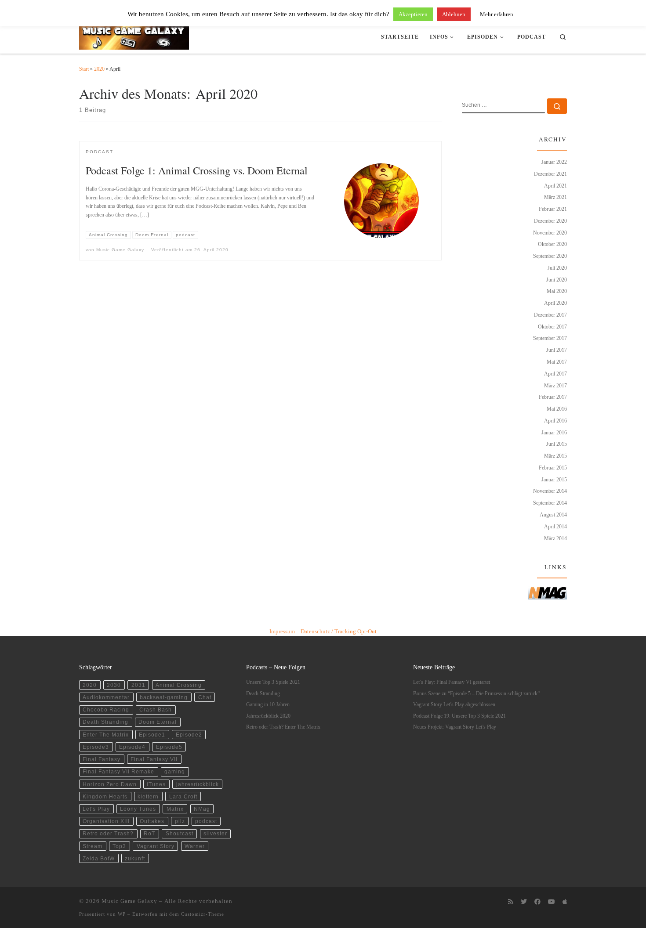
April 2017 (555, 374)
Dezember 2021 (550, 174)
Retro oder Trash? (108, 833)
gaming (174, 771)
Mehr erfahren (496, 14)
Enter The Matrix (106, 734)
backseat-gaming (164, 697)
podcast (206, 821)
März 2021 (555, 197)
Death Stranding (105, 722)
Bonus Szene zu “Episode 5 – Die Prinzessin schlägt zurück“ (476, 694)
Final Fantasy (101, 759)
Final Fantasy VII (154, 759)
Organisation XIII (106, 821)
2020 (99, 69)
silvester (215, 833)
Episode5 (169, 747)
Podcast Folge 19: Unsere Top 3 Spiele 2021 (459, 716)
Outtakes (152, 821)
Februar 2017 (553, 397)
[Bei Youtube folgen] (551, 902)
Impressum (282, 631)
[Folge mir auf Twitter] (524, 902)
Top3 (119, 846)
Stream (92, 846)
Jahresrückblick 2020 (268, 716)
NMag (202, 809)
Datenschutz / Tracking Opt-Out (339, 631)
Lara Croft (183, 796)
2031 (138, 685)
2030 (114, 685)
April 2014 (555, 527)
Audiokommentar (106, 697)
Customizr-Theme (202, 914)
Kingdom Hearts (105, 796)
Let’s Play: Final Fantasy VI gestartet (451, 682)
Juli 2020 (557, 268)
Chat (204, 697)
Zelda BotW (99, 858)
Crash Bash (155, 709)
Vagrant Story (155, 846)
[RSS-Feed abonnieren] (510, 902)
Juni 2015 (556, 444)
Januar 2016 (554, 433)
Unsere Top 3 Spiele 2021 (273, 682)
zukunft (135, 858)
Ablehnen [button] (453, 14)
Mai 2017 (557, 362)
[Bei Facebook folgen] (537, 902)
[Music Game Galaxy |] (134, 34)
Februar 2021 (553, 209)
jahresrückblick (197, 784)
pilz (180, 821)
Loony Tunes (138, 809)
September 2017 (550, 338)
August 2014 (553, 515)
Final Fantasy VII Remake (118, 771)
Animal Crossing (179, 685)
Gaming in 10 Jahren (268, 705)
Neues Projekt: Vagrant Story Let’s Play (454, 727)
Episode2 (189, 734)
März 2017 (555, 386)
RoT (149, 833)
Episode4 (132, 747)
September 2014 (550, 503)
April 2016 (555, 421)
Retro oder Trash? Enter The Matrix (283, 727)
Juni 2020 (556, 280)
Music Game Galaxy (120, 249)
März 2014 (555, 538)
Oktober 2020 (552, 244)
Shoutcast (179, 833)
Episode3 (96, 747)
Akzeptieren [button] (413, 14)
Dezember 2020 (550, 221)
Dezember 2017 (550, 315)
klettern (148, 796)
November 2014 (550, 491)
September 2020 (550, 256)
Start (84, 69)
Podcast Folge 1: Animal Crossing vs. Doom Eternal (197, 170)
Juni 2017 (556, 350)
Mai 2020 (557, 291)
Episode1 (152, 734)
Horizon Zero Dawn (110, 784)
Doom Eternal (157, 722)
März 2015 (555, 456)
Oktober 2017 (552, 327)
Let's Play (96, 809)
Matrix (175, 809)
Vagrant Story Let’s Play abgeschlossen (454, 705)
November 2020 (550, 233)
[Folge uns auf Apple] (565, 902)
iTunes (156, 784)
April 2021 (555, 186)
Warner (195, 846)
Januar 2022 (554, 162)
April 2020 (555, 303)
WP (122, 914)
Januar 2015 (554, 480)
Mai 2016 (557, 409)
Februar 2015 (553, 468)
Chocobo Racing (106, 709)
